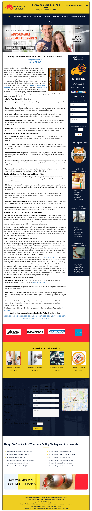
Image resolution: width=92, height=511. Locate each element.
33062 (16, 316)
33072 (59, 316)
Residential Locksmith (13, 367)
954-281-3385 (81, 5)
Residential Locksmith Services (78, 170)
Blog (50, 22)
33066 (35, 316)
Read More (13, 371)
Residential (17, 16)
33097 (47, 318)
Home (9, 16)
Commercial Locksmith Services (78, 207)
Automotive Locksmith (57, 367)
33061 (11, 316)
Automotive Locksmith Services (78, 244)
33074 (23, 318)
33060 (6, 316)
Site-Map (53, 506)
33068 (44, 316)
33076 (28, 318)
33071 (54, 316)
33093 (42, 318)
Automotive (27, 16)
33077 (33, 318)
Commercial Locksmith (35, 367)
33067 (40, 316)
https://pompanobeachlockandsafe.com (53, 499)
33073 (64, 316)
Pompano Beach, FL (35, 60)
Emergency (47, 16)
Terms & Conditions (37, 506)
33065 (30, 316)
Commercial (37, 16)
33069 (49, 316)
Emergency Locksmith (78, 367)
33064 (25, 316)
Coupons (56, 16)
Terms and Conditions (78, 16)
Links (59, 506)
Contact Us (64, 16)
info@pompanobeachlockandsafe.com (17, 423)
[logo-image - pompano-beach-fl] (75, 400)
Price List (43, 22)
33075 (37, 318)
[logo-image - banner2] (46, 38)
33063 (21, 316)
